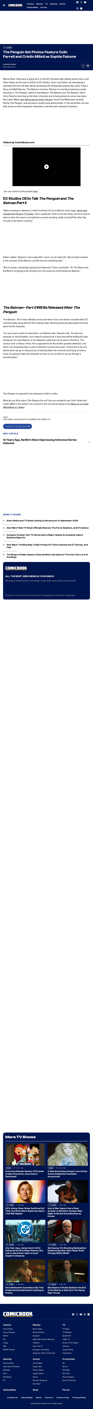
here (35, 191)
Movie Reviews (38, 1332)
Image (5, 1343)
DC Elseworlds (32, 419)
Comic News (7, 1329)
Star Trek (66, 1373)
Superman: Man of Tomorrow (44, 1353)
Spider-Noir (66, 1336)
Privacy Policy (70, 595)
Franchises (68, 1359)
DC (4, 1339)
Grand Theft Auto (69, 1380)
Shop (35, 1390)
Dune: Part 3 (37, 1346)
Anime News (37, 1363)
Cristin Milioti (20, 419)
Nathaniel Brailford (10, 64)
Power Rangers (68, 1377)
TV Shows (7, 47)
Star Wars (66, 1370)
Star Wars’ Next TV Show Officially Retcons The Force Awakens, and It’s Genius (48, 528)
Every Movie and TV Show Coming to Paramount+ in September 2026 (42, 520)
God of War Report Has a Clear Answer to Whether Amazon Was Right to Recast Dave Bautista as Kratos (65, 1212)
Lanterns (65, 1346)
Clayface (36, 1343)
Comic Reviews (9, 1332)
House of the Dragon (70, 1343)
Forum (43, 7)
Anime (62, 4)
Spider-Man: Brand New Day (43, 1339)
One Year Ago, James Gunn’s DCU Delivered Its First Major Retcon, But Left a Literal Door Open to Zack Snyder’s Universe (24, 1252)
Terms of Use (48, 595)
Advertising (26, 1398)
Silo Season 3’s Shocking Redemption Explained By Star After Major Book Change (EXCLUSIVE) (67, 1251)
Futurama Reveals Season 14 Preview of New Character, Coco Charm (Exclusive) (24, 1174)
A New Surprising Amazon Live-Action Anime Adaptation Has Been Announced (67, 1174)
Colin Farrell (8, 419)
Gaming (53, 4)
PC (4, 1380)
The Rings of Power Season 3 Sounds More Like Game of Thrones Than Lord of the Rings (47, 556)
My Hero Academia (40, 1380)
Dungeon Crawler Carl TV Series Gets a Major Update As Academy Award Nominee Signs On (45, 536)
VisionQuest (67, 1353)
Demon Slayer (38, 1370)
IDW (4, 1346)
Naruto (35, 1377)
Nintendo (6, 1370)
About (38, 1398)
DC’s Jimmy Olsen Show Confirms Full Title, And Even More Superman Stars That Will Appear (25, 1211)
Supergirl (36, 1336)
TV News (65, 1329)
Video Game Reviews (11, 1366)
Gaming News (8, 1363)
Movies (39, 4)
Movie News (37, 1329)
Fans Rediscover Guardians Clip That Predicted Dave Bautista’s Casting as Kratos (24, 1290)
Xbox (5, 1373)
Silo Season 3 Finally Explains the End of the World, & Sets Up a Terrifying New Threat (67, 1290)
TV (46, 4)
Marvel (5, 1336)
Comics (30, 4)
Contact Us (12, 1398)
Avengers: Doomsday (41, 1349)
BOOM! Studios (9, 1349)
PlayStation (7, 1377)
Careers (49, 1398)
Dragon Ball (37, 1366)
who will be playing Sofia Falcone (36, 99)
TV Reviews (66, 1332)
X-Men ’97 (66, 1339)
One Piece (37, 1384)
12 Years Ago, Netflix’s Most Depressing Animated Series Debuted (40, 441)
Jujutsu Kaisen (38, 1373)
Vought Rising (67, 1349)
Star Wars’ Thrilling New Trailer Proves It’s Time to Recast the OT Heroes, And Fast (47, 546)
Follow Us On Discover (16, 426)
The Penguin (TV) (44, 419)
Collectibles (32, 7)
